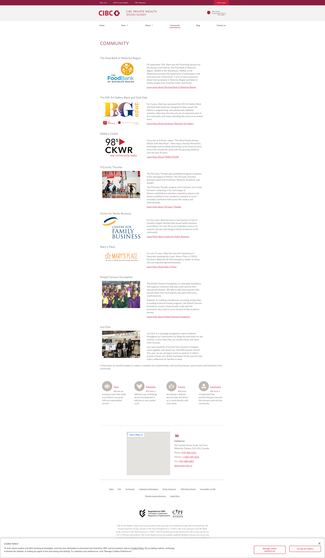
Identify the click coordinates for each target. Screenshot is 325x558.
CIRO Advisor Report (188, 489)
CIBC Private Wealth (120, 3)
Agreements (130, 489)
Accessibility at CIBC (208, 489)
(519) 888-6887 (186, 461)
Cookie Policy (175, 496)
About (148, 25)
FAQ (119, 489)
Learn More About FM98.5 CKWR (163, 157)
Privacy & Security (169, 489)
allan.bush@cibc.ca (183, 465)
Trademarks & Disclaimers (148, 489)
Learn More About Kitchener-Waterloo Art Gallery (170, 123)
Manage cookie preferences (155, 496)
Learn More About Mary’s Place (161, 266)
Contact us (221, 25)
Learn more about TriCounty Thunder (164, 206)
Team (123, 25)
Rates (111, 489)
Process (181, 387)
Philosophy (151, 387)
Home (101, 25)
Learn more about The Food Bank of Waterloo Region (171, 87)
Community (175, 25)
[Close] (319, 543)
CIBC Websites (140, 3)
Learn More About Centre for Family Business (168, 236)
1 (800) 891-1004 (191, 457)
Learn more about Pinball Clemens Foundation (168, 316)
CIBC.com (103, 3)
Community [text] (114, 43)
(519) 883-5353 (188, 452)
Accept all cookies (305, 549)
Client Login (221, 3)
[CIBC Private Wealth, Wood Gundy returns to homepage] (151, 13)
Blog (198, 25)
